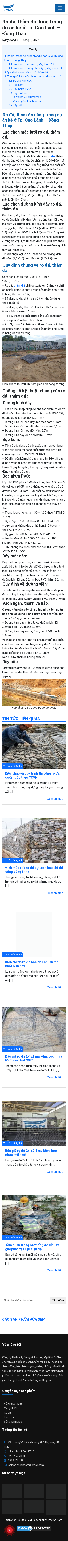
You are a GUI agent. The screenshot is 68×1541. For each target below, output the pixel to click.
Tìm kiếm (58, 1300)
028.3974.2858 (16, 1456)
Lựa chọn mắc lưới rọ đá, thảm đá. (32, 64)
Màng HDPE (10, 1408)
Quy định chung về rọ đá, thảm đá (26, 72)
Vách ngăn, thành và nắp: (26, 101)
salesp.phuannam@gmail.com (26, 1465)
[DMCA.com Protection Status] (34, 1528)
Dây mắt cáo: (19, 93)
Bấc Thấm (10, 1417)
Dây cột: (16, 105)
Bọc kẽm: (16, 84)
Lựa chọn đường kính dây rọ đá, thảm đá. (36, 68)
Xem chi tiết (55, 798)
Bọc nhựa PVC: (20, 89)
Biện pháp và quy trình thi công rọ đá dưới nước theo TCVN (32, 775)
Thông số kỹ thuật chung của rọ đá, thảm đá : (33, 76)
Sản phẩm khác (13, 1421)
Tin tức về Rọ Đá (12, 766)
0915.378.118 (16, 1460)
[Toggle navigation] (60, 8)
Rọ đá (7, 1412)
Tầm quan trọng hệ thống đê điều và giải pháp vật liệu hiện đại (32, 1247)
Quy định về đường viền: (25, 97)
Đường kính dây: (20, 80)
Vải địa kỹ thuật (13, 1403)
